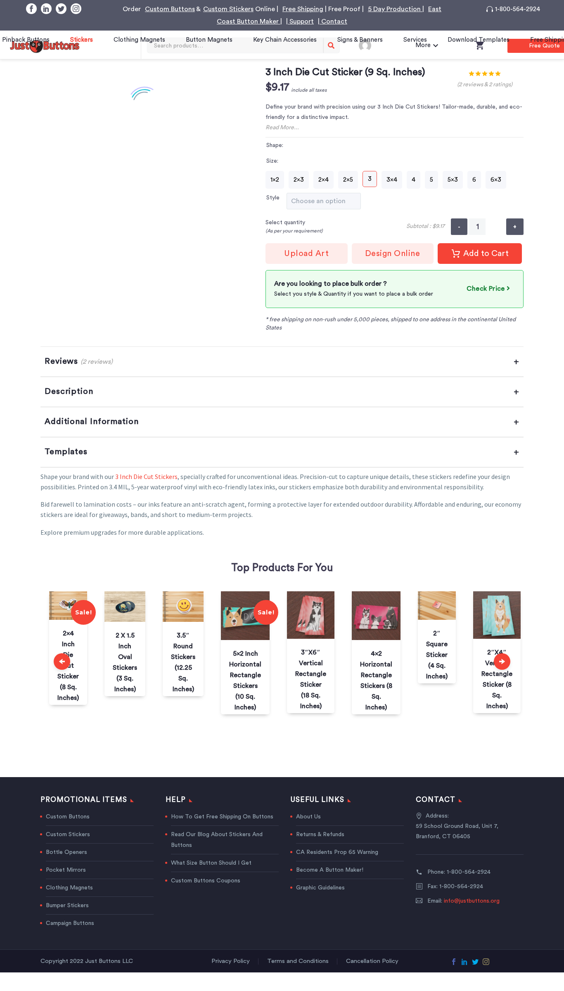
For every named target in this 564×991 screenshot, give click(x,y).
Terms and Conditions (298, 961)
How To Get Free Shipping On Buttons (222, 817)
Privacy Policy (230, 961)
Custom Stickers (228, 9)
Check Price (487, 288)
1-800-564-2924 (517, 9)
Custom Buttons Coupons (205, 881)
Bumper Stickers (67, 905)
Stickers (81, 40)
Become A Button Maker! (329, 870)
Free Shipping (302, 9)
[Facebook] (31, 8)
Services (415, 40)
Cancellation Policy (372, 961)
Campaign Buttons (70, 923)
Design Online (392, 253)
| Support (300, 21)
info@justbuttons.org (472, 901)
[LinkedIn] (46, 8)
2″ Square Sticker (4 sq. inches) (437, 655)
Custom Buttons (170, 9)
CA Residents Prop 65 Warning (337, 852)
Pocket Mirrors (66, 870)
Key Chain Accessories (285, 40)
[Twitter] (61, 8)
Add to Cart (486, 253)
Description (69, 391)
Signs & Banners (360, 40)
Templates (66, 452)
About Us (308, 817)
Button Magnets (209, 40)
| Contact (332, 21)
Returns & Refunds (320, 834)
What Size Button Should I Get (211, 863)
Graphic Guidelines (320, 888)
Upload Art (306, 253)
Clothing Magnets (139, 40)
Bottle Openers (66, 852)
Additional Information (92, 421)
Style (273, 198)
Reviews (79, 361)
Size (271, 161)
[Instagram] (76, 8)
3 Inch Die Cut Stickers (146, 476)
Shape (274, 145)
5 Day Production (395, 9)
